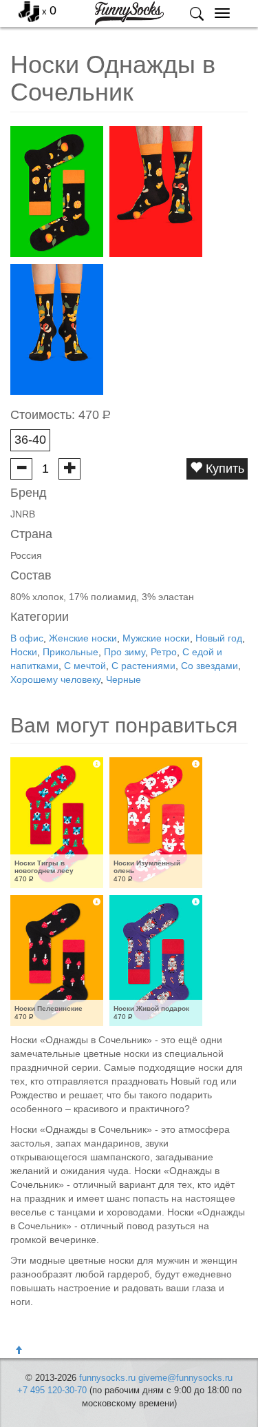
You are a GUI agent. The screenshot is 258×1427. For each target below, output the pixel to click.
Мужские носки (156, 638)
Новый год (218, 638)
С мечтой (85, 665)
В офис (26, 638)
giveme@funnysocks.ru (185, 1378)
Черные (123, 679)
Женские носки (83, 638)
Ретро (164, 651)
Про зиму (124, 651)
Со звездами (209, 665)
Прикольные (70, 651)
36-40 (30, 439)
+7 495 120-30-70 (52, 1390)
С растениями (143, 665)
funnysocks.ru (107, 1378)
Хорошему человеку (55, 679)
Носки (23, 651)
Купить (223, 468)
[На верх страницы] (18, 1350)
